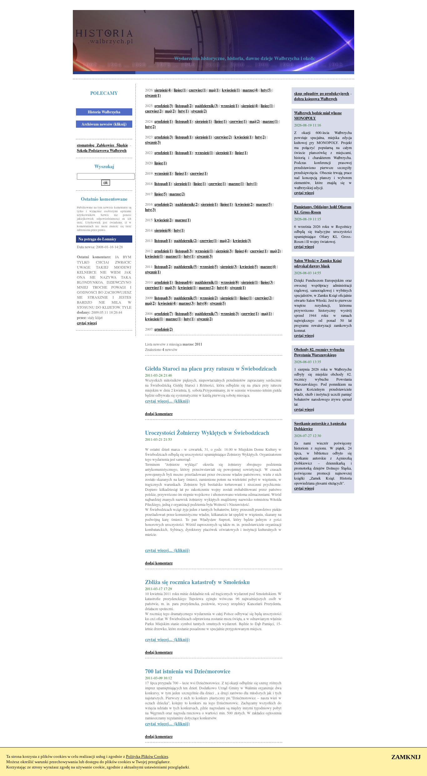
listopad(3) (184, 251)
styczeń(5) (218, 303)
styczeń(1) (153, 95)
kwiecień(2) (244, 204)
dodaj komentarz (159, 413)
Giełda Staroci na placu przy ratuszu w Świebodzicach (211, 368)
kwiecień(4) (167, 303)
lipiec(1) (180, 90)
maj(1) (214, 90)
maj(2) (170, 111)
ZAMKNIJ (406, 756)
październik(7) (206, 313)
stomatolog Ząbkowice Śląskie (102, 145)
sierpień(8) (162, 230)
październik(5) (185, 266)
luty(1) (183, 111)
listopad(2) (184, 105)
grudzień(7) (163, 313)
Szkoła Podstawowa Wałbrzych (102, 150)
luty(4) (222, 287)
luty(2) (150, 126)
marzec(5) (264, 204)
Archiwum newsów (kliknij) (104, 124)
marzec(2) (177, 194)
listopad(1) (184, 121)
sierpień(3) (224, 251)
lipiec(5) (160, 194)
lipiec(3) (267, 282)
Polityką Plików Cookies (147, 756)
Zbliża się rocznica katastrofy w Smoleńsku (197, 582)
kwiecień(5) (249, 266)
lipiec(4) (241, 251)
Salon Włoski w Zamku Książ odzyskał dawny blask (318, 263)
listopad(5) (184, 313)
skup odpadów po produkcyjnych (321, 93)
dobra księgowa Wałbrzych (315, 98)
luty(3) (150, 209)
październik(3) (206, 105)
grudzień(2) (163, 204)
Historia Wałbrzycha (104, 112)
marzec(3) (186, 303)
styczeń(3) (153, 142)
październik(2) (186, 204)
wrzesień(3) (230, 313)
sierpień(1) (203, 121)
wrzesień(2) (209, 298)
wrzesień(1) (230, 105)
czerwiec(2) (154, 111)
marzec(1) (270, 121)
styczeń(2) (199, 111)
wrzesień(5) (209, 266)
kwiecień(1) (231, 90)
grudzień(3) (163, 105)
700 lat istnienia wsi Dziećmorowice (187, 671)
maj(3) (170, 287)
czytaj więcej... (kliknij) (167, 401)
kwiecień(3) (242, 240)
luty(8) (202, 303)
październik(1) (206, 282)
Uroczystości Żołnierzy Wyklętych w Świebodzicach (207, 433)
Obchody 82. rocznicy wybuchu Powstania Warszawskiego (319, 352)
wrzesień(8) (230, 282)
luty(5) (266, 90)
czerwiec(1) (197, 90)
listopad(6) (184, 282)
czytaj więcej (87, 323)
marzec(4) (250, 90)
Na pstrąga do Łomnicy (97, 239)
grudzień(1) (163, 121)
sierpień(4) (162, 90)
